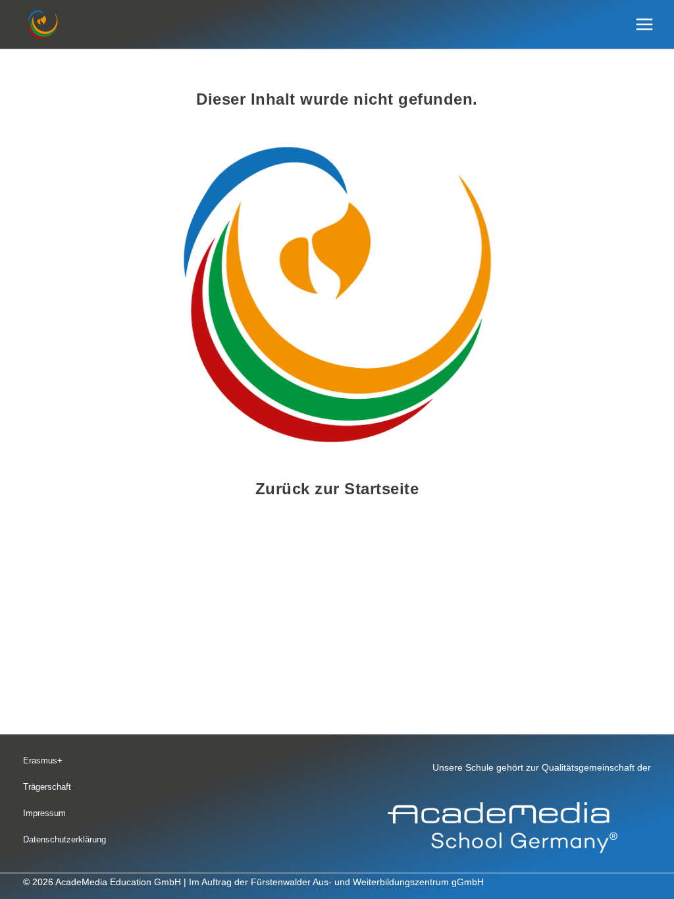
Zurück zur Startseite (337, 489)
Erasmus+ (43, 760)
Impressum (44, 813)
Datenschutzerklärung (64, 839)
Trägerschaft (47, 787)
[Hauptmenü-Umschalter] (644, 24)
